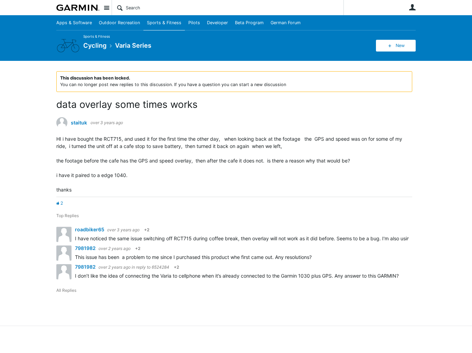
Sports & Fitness (164, 22)
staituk (79, 123)
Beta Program (249, 22)
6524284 (160, 267)
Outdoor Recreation (119, 22)
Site (106, 7)
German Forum (286, 22)
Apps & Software (74, 22)
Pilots (194, 22)
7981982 (86, 248)
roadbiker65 (90, 229)
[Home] (78, 7)
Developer (217, 22)
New (400, 45)
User (412, 7)
